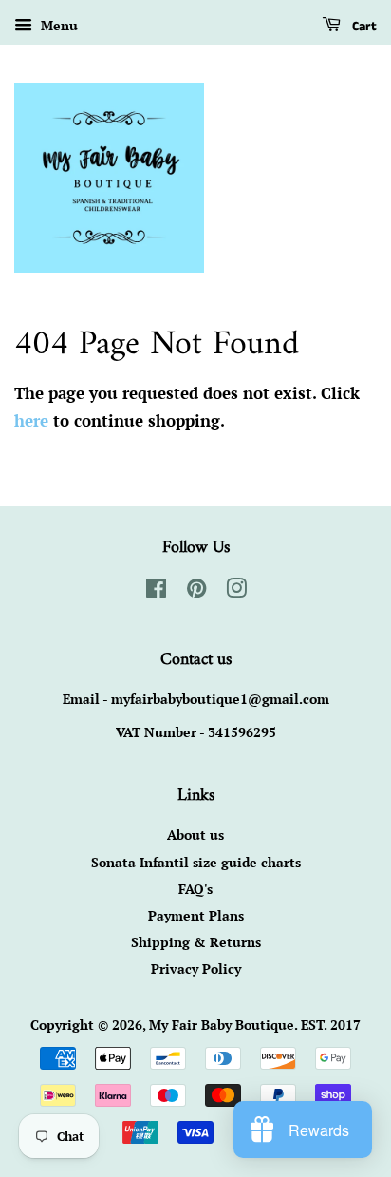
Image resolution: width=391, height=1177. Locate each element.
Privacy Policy (196, 968)
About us (195, 835)
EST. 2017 (331, 1025)
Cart (362, 26)
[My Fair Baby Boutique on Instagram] (236, 591)
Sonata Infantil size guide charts (196, 862)
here (31, 420)
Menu (57, 25)
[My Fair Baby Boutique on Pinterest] (196, 591)
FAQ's (195, 889)
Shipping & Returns (196, 942)
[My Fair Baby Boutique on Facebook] (156, 591)
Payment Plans (196, 915)
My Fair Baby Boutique (221, 1025)
